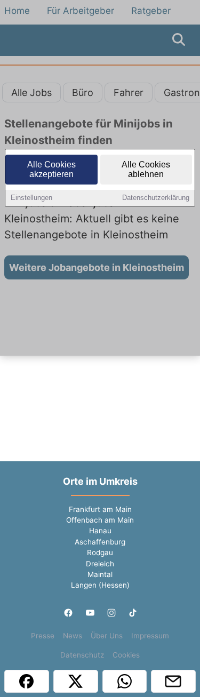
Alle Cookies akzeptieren (51, 169)
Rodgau (100, 552)
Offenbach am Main (100, 520)
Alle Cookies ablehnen (146, 169)
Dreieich (100, 563)
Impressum (150, 635)
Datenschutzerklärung (155, 198)
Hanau (100, 530)
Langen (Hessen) (100, 585)
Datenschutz (82, 655)
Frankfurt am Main (100, 509)
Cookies (126, 655)
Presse (42, 635)
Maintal (100, 574)
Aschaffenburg (100, 542)
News (72, 635)
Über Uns (107, 635)
